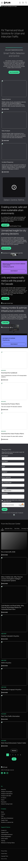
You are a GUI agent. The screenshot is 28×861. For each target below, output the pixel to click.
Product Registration (6, 836)
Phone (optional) (6, 477)
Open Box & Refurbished (7, 818)
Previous (14, 750)
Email (3, 466)
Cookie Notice (4, 853)
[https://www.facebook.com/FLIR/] (4, 773)
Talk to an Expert (14, 72)
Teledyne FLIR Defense (7, 793)
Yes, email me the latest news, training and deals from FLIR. (13, 500)
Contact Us (3, 830)
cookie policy (21, 512)
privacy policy (15, 512)
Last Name (4, 461)
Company (4, 472)
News (2, 812)
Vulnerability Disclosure (7, 834)
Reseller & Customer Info (7, 822)
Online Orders (4, 838)
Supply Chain (4, 820)
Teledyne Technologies (6, 791)
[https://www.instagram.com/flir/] (7, 773)
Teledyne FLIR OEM (6, 795)
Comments (5, 493)
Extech (2, 799)
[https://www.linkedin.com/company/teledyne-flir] (2, 773)
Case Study (16, 528)
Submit (4, 509)
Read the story (6, 248)
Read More (5, 554)
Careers (3, 814)
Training (3, 840)
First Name (5, 456)
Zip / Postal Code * (7, 482)
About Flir (3, 789)
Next (14, 759)
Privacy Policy (4, 850)
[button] (14, 187)
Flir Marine (3, 797)
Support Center (4, 832)
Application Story (8, 528)
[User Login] (19, 3)
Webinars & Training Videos (8, 842)
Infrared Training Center (7, 804)
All (2, 528)
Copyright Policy (4, 856)
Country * (4, 488)
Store (2, 816)
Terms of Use (4, 858)
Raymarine (3, 801)
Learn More (5, 225)
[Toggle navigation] (2, 2)
